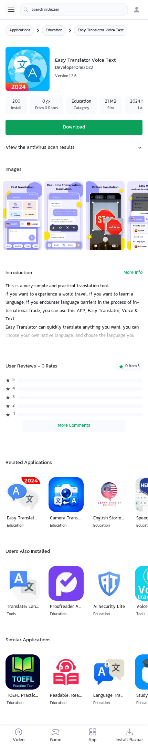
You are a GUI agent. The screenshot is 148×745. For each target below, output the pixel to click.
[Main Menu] (11, 9)
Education (54, 30)
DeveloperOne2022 (74, 68)
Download (74, 127)
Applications (19, 30)
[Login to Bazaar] (136, 9)
